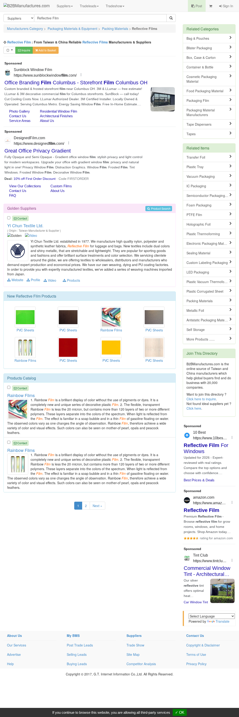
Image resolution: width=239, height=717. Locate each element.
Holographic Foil (198, 224)
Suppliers (63, 6)
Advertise (14, 654)
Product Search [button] (160, 208)
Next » (97, 505)
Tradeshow (114, 6)
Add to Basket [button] (47, 50)
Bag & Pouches (197, 38)
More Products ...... (200, 339)
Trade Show (135, 645)
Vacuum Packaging (200, 176)
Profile (35, 279)
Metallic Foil (195, 310)
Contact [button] (22, 218)
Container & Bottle (199, 67)
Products (73, 280)
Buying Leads (77, 663)
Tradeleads (88, 6)
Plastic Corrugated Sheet (204, 291)
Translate (222, 621)
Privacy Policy (196, 663)
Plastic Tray (195, 166)
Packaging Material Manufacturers (200, 112)
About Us (14, 635)
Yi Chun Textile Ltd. (25, 225)
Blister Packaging (199, 48)
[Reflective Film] (18, 250)
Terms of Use (196, 654)
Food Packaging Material (204, 91)
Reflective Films (95, 42)
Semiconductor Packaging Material (210, 195)
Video (51, 280)
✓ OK (179, 712)
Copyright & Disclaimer (203, 645)
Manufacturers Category (25, 28)
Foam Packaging (198, 205)
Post (198, 6)
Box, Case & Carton (201, 57)
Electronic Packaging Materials (209, 243)
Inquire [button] (25, 50)
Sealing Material (198, 253)
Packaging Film (197, 100)
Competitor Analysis (141, 663)
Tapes (191, 133)
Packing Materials (115, 28)
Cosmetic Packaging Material (201, 79)
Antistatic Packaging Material (207, 320)
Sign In (227, 6)
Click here (193, 408)
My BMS (73, 635)
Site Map (133, 654)
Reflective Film (19, 42)
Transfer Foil (195, 157)
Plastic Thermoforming (203, 233)
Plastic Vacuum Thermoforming (209, 281)
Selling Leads (77, 654)
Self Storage (195, 329)
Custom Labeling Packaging (207, 262)
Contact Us (195, 635)
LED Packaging (197, 272)
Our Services (16, 645)
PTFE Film (194, 214)
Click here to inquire (201, 399)
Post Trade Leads (80, 645)
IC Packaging (196, 186)
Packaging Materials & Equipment (72, 28)
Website (17, 279)
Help (10, 663)
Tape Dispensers (198, 124)
